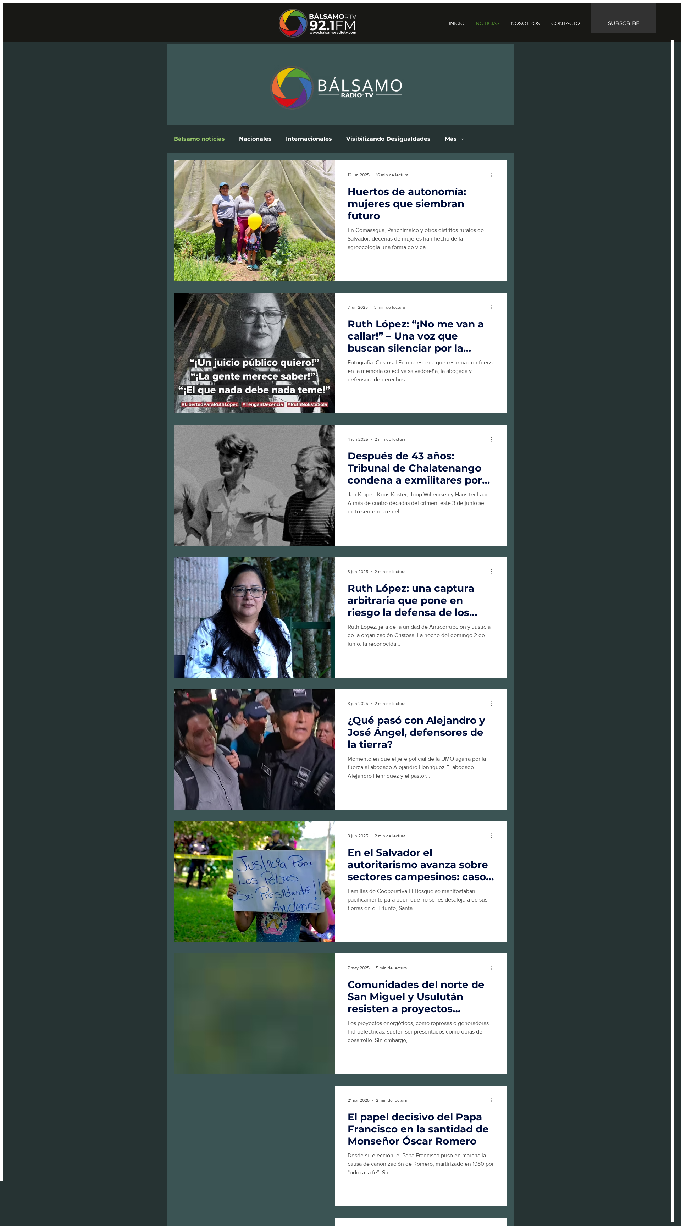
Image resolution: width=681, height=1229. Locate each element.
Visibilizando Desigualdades (388, 139)
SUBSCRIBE (624, 23)
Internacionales (309, 139)
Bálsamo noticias (199, 139)
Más (451, 139)
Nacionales (255, 139)
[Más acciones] (493, 175)
